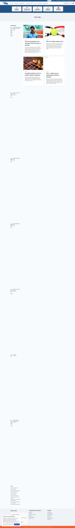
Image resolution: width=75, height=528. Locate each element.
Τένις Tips (26, 71)
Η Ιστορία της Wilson (13, 489)
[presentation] (33, 31)
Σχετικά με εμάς (49, 512)
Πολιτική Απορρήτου (50, 518)
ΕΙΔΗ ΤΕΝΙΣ (44, 3)
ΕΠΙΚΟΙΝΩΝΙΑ (64, 0)
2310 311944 (17, 514)
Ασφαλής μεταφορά (50, 514)
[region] (11, 520)
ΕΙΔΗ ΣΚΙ (30, 513)
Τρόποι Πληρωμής (58, 0)
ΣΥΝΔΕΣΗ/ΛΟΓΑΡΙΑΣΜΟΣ (70, 0)
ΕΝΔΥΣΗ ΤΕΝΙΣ (31, 518)
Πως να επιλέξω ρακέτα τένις (54, 41)
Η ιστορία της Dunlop (13, 494)
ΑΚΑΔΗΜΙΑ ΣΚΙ (40, 3)
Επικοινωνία (49, 519)
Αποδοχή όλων (17, 524)
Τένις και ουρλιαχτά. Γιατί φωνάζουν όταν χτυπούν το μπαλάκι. (33, 43)
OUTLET (30, 515)
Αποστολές (53, 0)
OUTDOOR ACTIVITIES (32, 514)
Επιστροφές (49, 515)
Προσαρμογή (5, 524)
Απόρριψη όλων (11, 524)
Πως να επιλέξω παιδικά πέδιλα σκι (15, 504)
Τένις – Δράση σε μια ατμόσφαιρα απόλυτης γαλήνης (52, 75)
